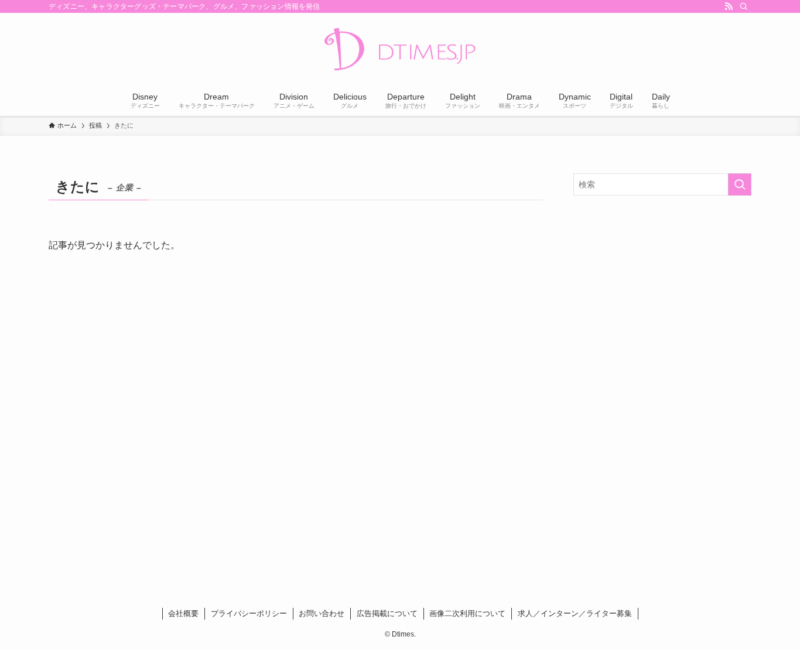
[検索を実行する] (739, 184)
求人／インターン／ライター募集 (575, 613)
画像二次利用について (467, 613)
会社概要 (183, 613)
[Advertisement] (662, 289)
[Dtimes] (400, 50)
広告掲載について (387, 613)
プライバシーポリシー (249, 613)
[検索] (743, 6)
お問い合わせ (321, 613)
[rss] (728, 6)
